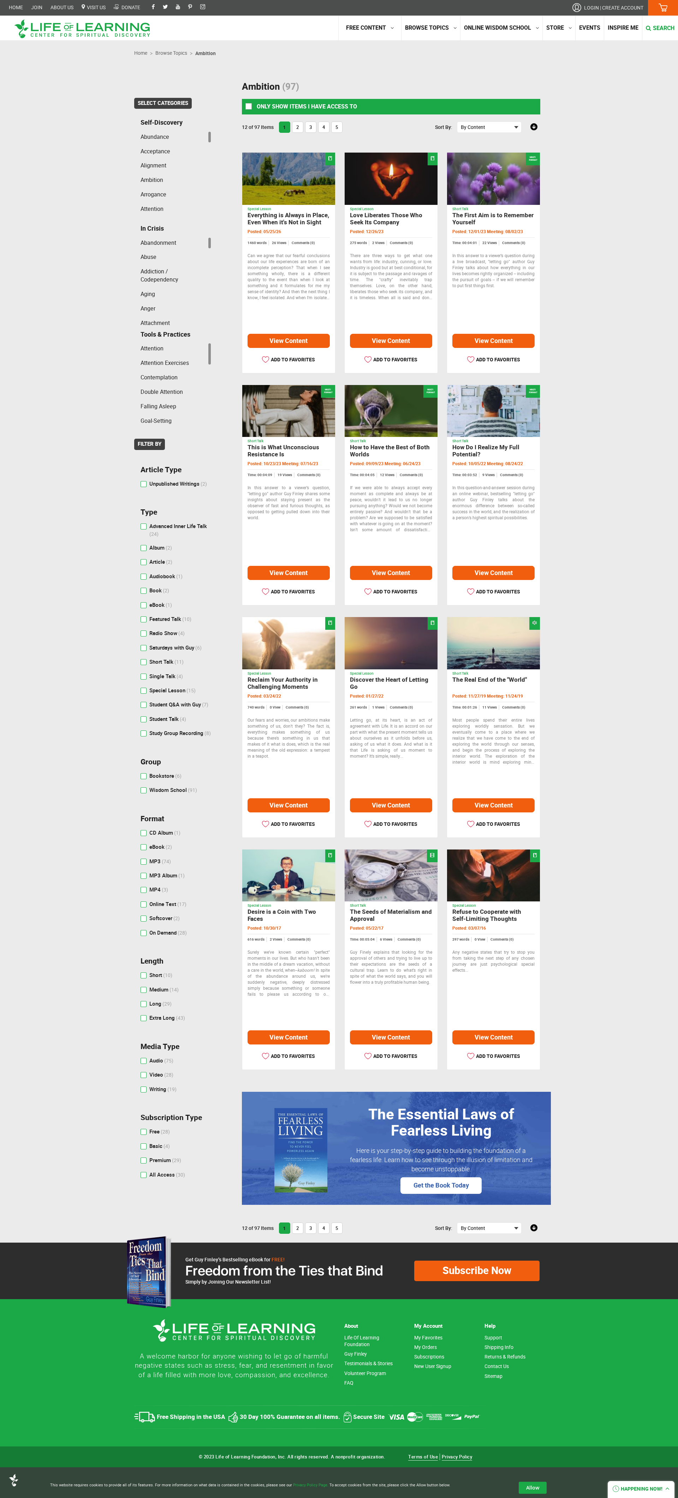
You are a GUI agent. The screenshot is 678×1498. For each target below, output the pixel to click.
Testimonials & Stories (368, 1363)
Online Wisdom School (497, 28)
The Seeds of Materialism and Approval (391, 915)
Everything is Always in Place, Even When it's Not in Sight (288, 219)
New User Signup (432, 1366)
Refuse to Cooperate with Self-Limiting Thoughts (486, 915)
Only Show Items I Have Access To (306, 106)
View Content (288, 340)
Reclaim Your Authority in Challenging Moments (283, 683)
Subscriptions (429, 1357)
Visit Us (96, 7)
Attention (152, 209)
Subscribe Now (476, 1270)
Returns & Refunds (504, 1357)
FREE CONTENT (366, 28)
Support (493, 1337)
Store (555, 28)
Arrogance (153, 194)
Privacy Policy (457, 1456)
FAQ (348, 1383)
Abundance (155, 137)
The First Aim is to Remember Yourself (493, 219)
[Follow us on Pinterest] (193, 7)
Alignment (153, 165)
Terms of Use (423, 1456)
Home (16, 7)
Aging (148, 294)
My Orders (425, 1347)
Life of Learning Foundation (361, 1341)
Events (589, 28)
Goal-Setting (156, 421)
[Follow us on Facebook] (157, 7)
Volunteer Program (365, 1373)
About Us (61, 7)
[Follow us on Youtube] (181, 7)
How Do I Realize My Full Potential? (485, 451)
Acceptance (155, 151)
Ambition (152, 180)
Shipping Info (498, 1347)
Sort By (443, 127)
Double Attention (162, 392)
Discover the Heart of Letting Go (389, 683)
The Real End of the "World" (489, 679)
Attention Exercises (165, 363)
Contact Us (496, 1366)
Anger (148, 308)
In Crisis (152, 228)
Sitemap (493, 1376)
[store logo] (84, 28)
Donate (130, 7)
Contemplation (159, 377)
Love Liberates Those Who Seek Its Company (386, 219)
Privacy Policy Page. (310, 1485)
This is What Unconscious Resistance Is (283, 451)
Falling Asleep (158, 406)
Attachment (155, 323)
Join (36, 7)
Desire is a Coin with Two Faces (282, 915)
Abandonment (158, 243)
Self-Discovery (162, 122)
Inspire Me (623, 28)
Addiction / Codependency (159, 275)
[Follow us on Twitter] (169, 7)
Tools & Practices (165, 334)
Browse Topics (427, 28)
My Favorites (428, 1337)
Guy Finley (355, 1354)
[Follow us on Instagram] (206, 7)
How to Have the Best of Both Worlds (390, 451)
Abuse (148, 257)
